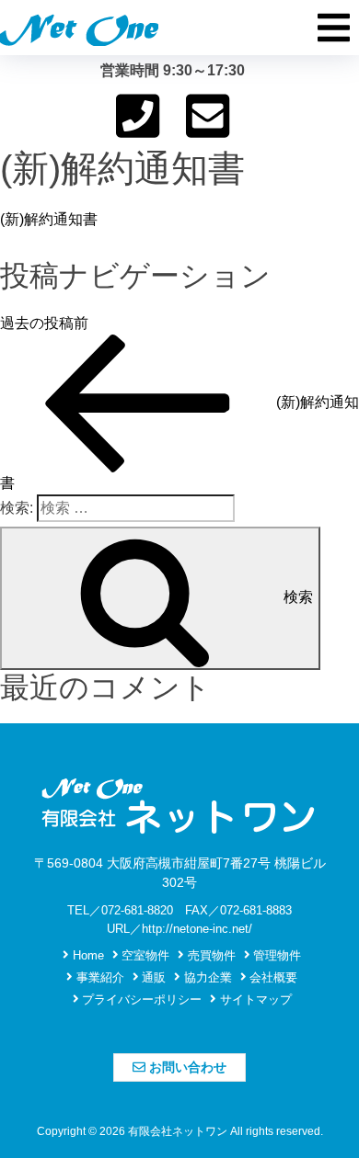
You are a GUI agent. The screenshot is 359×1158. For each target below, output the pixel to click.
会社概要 (271, 977)
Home (86, 955)
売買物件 (210, 955)
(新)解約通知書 (49, 219)
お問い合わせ (185, 1067)
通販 (152, 977)
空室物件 (143, 955)
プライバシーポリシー (140, 999)
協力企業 (206, 977)
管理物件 (275, 955)
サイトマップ (254, 999)
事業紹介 (98, 977)
